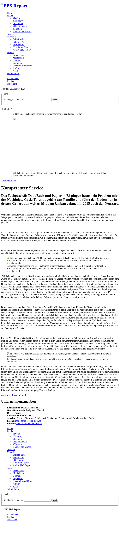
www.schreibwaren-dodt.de (14, 395)
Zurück (4, 180)
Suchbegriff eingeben (13, 99)
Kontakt (10, 81)
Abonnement (13, 78)
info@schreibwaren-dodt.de (28, 421)
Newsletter (12, 84)
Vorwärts (12, 180)
